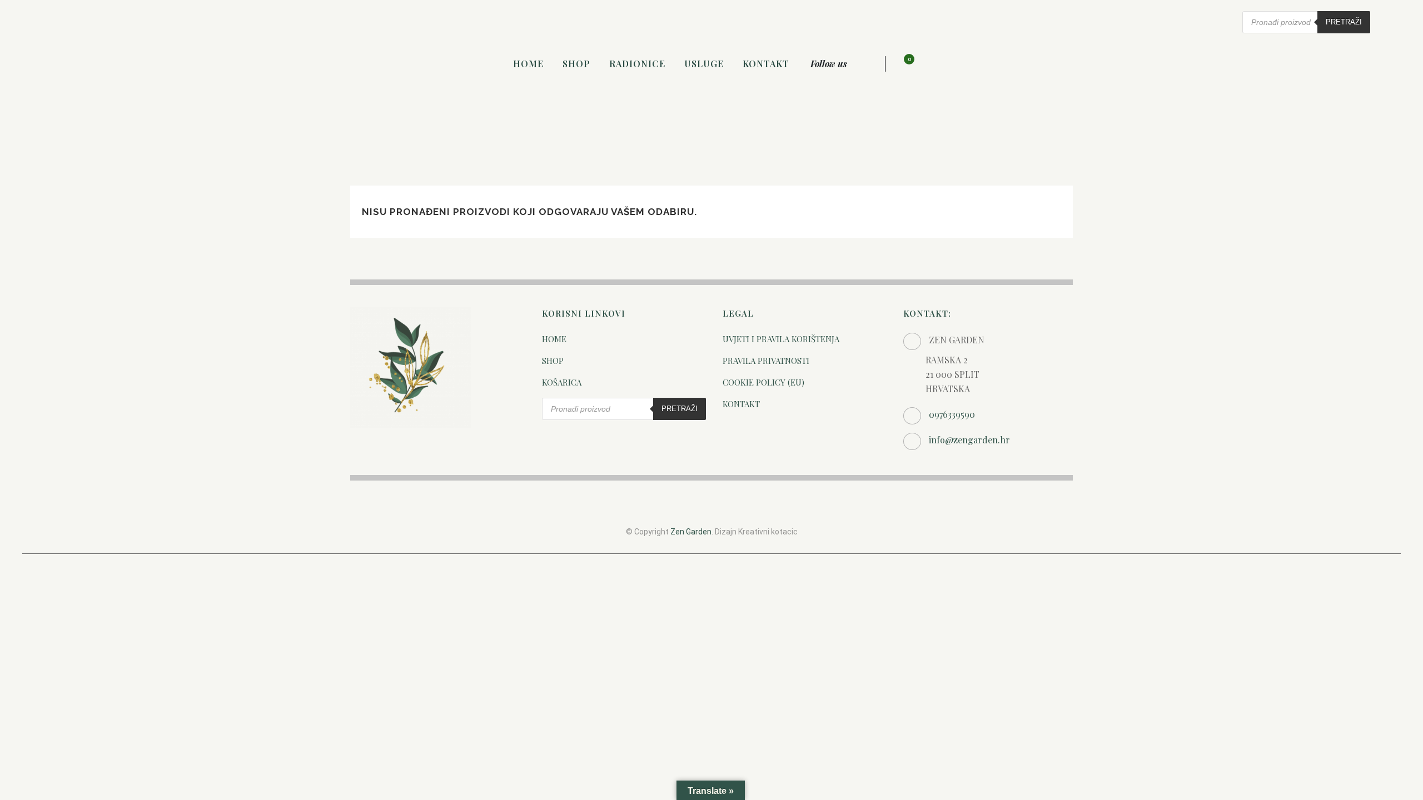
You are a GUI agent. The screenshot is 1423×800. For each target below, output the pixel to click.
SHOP (553, 360)
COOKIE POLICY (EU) (763, 382)
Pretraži (1344, 22)
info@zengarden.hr (969, 440)
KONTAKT (741, 403)
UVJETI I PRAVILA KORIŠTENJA (781, 338)
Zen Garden (691, 531)
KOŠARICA (561, 382)
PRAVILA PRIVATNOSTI (766, 360)
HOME (554, 338)
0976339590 (952, 414)
